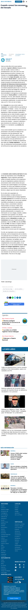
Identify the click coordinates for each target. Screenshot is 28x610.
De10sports (17, 538)
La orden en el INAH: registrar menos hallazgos (10, 330)
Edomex (17, 505)
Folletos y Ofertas (19, 525)
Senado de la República (8, 291)
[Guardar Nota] (20, 298)
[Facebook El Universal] (19, 564)
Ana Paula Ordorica (7, 336)
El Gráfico (17, 536)
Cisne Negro (4, 572)
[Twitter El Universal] (23, 564)
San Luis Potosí (18, 514)
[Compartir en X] (10, 298)
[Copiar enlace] (17, 298)
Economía (3, 532)
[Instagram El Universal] (20, 567)
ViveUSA (17, 541)
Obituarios (17, 531)
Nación (2, 505)
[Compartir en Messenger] (15, 298)
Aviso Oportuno (18, 527)
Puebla (16, 509)
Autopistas (3, 554)
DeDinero (17, 540)
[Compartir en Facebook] (8, 298)
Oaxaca (16, 507)
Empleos (17, 529)
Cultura (3, 538)
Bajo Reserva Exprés (8, 318)
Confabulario (4, 539)
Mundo (2, 520)
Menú (2, 548)
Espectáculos (4, 536)
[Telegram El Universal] (15, 564)
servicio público (19, 288)
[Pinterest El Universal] (23, 567)
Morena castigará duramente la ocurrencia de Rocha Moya (11, 322)
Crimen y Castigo (7, 327)
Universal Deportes (5, 534)
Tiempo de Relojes (5, 570)
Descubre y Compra (19, 524)
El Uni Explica (4, 514)
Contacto (20, 600)
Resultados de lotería (18, 550)
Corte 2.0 (3, 507)
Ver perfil (8, 61)
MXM (2, 545)
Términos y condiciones (11, 600)
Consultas (3, 556)
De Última (3, 565)
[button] (18, 2)
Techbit (3, 547)
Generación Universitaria (18, 533)
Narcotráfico (4, 527)
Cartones (3, 531)
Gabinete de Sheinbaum (4, 517)
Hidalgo (16, 511)
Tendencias (4, 541)
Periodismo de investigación (4, 512)
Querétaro (17, 513)
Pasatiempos (18, 545)
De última (3, 550)
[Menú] (26, 1)
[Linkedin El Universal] (15, 570)
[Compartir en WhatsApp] (13, 298)
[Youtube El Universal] (16, 567)
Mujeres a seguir (5, 509)
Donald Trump (4, 522)
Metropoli (3, 523)
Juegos (16, 543)
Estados (3, 525)
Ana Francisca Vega (3, 55)
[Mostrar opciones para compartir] (27, 6)
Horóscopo (17, 547)
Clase (2, 560)
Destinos (3, 552)
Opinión (5, 315)
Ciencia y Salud (5, 543)
